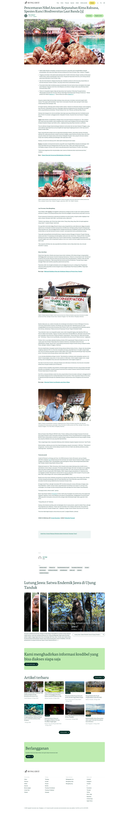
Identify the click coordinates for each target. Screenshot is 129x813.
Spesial (72, 3)
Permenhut (54, 493)
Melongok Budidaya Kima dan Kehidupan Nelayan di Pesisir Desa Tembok (63, 271)
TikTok (88, 792)
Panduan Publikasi (49, 790)
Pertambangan (63, 570)
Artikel (77, 3)
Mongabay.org (69, 783)
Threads (89, 790)
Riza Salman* (31, 15)
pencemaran (43, 570)
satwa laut (72, 570)
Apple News (90, 800)
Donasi (92, 3)
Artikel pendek (83, 3)
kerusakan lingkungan (77, 567)
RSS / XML (89, 794)
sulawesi (35, 16)
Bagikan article (98, 15)
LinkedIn (89, 779)
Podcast (67, 3)
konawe (87, 567)
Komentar (89, 15)
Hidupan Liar (52, 567)
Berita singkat (27, 788)
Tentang (47, 779)
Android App (90, 798)
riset (50, 459)
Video (62, 3)
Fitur (58, 3)
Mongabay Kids (69, 781)
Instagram (89, 781)
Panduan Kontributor (50, 788)
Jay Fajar (45, 557)
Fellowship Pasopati (69, 518)
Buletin (29, 756)
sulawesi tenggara (44, 572)
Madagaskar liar (70, 779)
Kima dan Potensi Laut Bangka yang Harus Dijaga (57, 382)
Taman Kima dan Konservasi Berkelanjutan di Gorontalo (56, 155)
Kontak (46, 781)
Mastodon (89, 796)
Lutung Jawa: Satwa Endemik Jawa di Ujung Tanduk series (88, 634)
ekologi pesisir (43, 567)
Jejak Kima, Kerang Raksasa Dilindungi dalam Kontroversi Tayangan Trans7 (58, 533)
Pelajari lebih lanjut (30, 664)
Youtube (89, 783)
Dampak (47, 792)
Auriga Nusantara (55, 518)
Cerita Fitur (26, 790)
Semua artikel (98, 677)
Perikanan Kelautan (52, 570)
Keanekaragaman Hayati (63, 567)
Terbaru (26, 792)
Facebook (89, 788)
